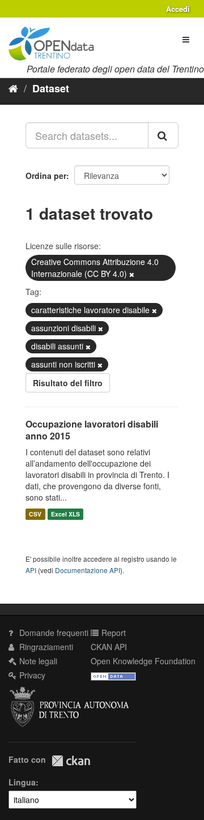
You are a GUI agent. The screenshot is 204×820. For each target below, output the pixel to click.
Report (112, 632)
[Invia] (163, 135)
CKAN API (109, 646)
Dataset (50, 88)
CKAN (71, 761)
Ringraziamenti (45, 646)
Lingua (22, 782)
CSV (35, 514)
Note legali (37, 661)
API (31, 570)
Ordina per (46, 175)
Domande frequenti (52, 632)
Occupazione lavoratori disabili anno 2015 (92, 429)
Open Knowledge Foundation (143, 661)
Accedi (178, 8)
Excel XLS (65, 514)
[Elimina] (131, 274)
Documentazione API (87, 570)
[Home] (13, 87)
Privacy (31, 675)
